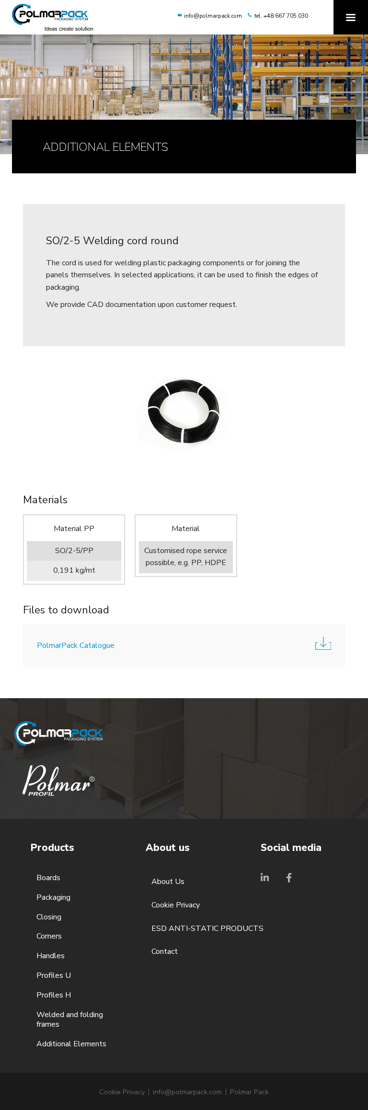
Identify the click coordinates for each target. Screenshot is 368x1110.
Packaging (53, 898)
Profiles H (53, 995)
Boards (48, 878)
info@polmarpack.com (213, 16)
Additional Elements (71, 1044)
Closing (48, 917)
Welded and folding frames (69, 1020)
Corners (49, 936)
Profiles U (53, 976)
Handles (50, 956)
